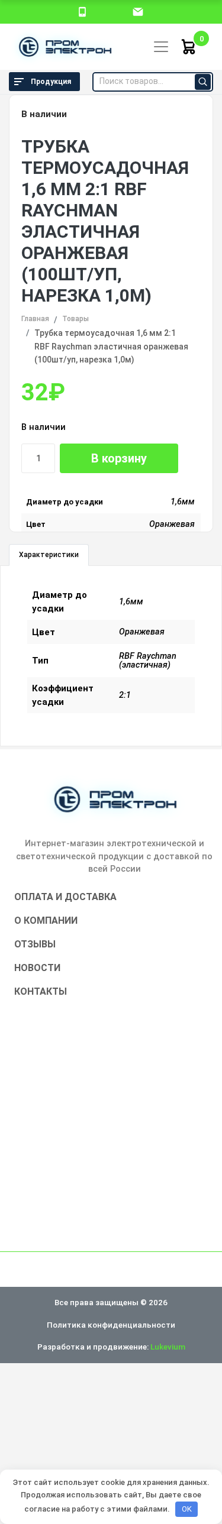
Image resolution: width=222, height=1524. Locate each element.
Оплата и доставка (65, 896)
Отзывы (35, 944)
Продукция (51, 81)
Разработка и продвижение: (111, 1346)
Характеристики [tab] (49, 555)
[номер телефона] (82, 11)
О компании (46, 920)
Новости (37, 967)
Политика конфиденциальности (111, 1324)
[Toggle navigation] (161, 47)
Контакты (40, 991)
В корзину (119, 458)
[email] (138, 11)
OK (187, 1508)
